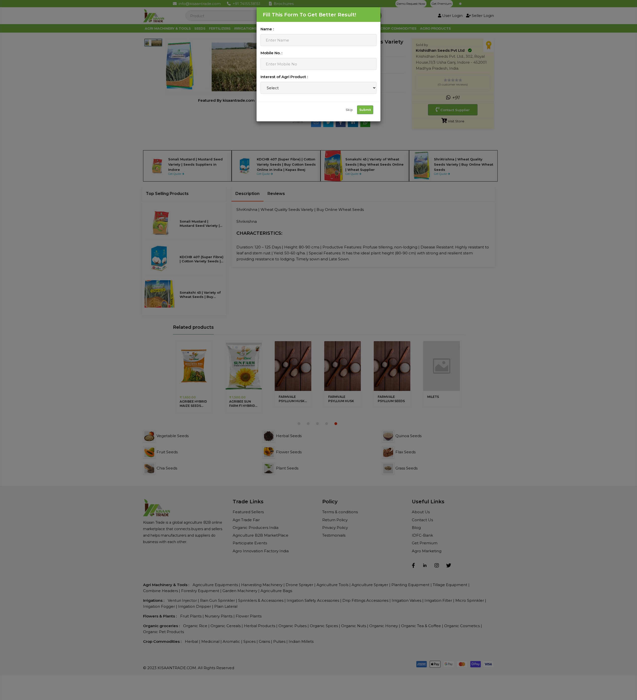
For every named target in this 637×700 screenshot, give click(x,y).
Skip (349, 110)
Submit (365, 110)
